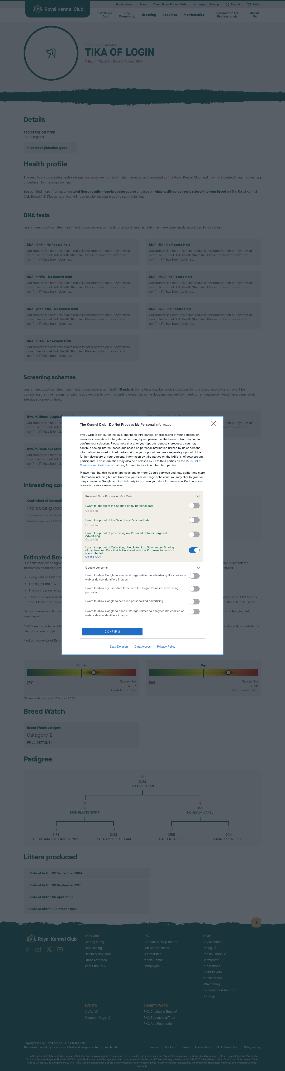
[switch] (194, 505)
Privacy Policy (166, 646)
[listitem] (142, 496)
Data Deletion (119, 646)
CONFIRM (112, 631)
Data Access (142, 646)
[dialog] (142, 535)
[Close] (215, 425)
